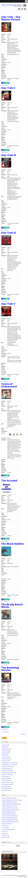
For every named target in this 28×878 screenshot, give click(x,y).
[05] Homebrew (5, 752)
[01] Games (4, 745)
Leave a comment (4, 85)
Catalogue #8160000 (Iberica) (8, 813)
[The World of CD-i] (14, 5)
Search (17, 845)
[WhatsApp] (6, 83)
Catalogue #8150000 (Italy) (7, 811)
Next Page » (23, 734)
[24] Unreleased (5, 790)
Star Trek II (8, 88)
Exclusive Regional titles (7, 829)
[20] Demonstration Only (7, 782)
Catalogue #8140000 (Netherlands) (9, 809)
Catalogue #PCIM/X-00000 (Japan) (9, 821)
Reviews (3, 833)
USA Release (4, 837)
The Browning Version (10, 669)
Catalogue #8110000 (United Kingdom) (10, 804)
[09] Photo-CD (5, 760)
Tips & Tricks (4, 835)
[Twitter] (4, 83)
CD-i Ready (4, 827)
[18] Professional (5, 778)
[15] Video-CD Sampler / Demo (8, 772)
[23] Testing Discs (5, 788)
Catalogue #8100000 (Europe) (8, 802)
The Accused (9, 480)
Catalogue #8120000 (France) (8, 806)
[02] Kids (3, 747)
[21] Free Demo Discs (6, 784)
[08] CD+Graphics (5, 758)
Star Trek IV (8, 232)
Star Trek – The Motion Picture (10, 18)
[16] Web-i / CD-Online (6, 774)
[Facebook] (2, 83)
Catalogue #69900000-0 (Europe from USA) (11, 800)
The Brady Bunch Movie (12, 606)
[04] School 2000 (5, 750)
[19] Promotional (5, 780)
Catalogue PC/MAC (6, 823)
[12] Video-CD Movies (6, 766)
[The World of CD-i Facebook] (22, 9)
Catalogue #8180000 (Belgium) (8, 817)
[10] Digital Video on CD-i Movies (8, 762)
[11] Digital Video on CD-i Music (8, 764)
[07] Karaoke (4, 756)
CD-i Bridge (4, 825)
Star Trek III (8, 155)
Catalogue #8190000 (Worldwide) (9, 819)
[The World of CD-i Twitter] (19, 9)
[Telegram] (8, 83)
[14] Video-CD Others (6, 770)
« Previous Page (5, 731)
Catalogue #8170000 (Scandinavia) (9, 815)
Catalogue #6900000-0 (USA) (8, 798)
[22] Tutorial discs (5, 786)
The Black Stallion (12, 543)
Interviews (4, 831)
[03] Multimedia (5, 748)
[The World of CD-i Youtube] (25, 9)
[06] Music (4, 754)
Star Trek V (8, 303)
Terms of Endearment (9, 385)
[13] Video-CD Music (6, 768)
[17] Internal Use (5, 776)
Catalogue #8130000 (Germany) (8, 807)
